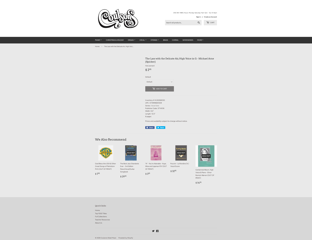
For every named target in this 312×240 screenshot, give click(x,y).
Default (148, 77)
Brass (165, 40)
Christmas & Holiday (115, 40)
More (199, 40)
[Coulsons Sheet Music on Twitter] (153, 231)
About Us (98, 223)
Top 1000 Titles (101, 213)
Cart (212, 22)
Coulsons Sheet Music (108, 238)
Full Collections (101, 217)
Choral (175, 40)
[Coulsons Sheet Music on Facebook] (157, 231)
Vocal (142, 40)
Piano (97, 40)
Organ (131, 40)
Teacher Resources (102, 220)
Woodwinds (188, 40)
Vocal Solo (155, 106)
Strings (154, 40)
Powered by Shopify (125, 238)
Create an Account (210, 17)
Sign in (198, 17)
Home (97, 46)
